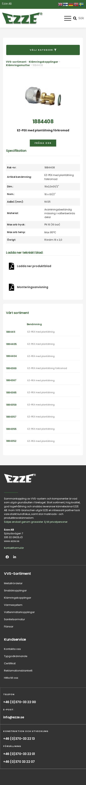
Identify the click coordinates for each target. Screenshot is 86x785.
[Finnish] (65, 4)
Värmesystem (13, 605)
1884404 (11, 356)
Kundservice (15, 639)
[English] (60, 4)
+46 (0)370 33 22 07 (19, 761)
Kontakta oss (12, 649)
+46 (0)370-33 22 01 (19, 754)
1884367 (11, 380)
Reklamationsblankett (18, 670)
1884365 (11, 392)
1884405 (11, 344)
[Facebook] (7, 557)
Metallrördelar (13, 583)
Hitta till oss (11, 678)
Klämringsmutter (18, 65)
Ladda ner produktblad (34, 266)
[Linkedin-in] (14, 557)
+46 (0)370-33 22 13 (19, 738)
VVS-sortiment (16, 61)
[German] (71, 4)
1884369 (11, 368)
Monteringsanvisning (32, 287)
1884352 (11, 441)
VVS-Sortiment (17, 573)
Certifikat (10, 663)
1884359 (11, 404)
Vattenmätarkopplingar (19, 612)
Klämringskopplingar (43, 61)
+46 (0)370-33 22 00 (19, 702)
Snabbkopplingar (15, 590)
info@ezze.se (13, 717)
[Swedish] (81, 4)
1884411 (10, 332)
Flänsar (8, 626)
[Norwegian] (76, 4)
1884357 (11, 416)
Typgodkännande (15, 656)
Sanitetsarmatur (14, 619)
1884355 (11, 429)
